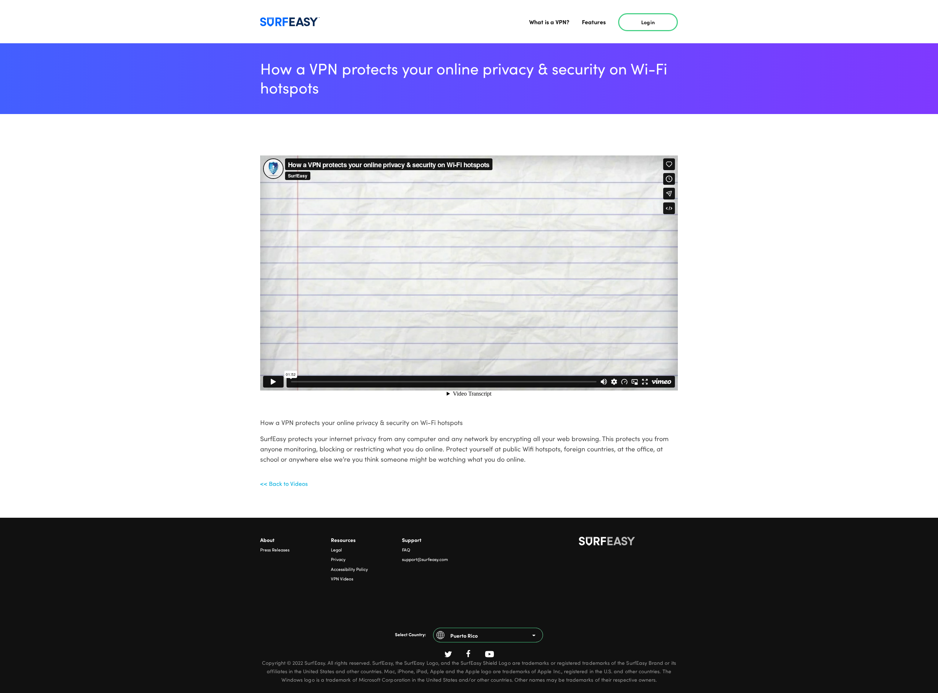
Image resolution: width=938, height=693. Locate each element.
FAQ (406, 550)
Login (647, 22)
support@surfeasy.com (425, 559)
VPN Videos (342, 579)
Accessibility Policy (349, 569)
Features (594, 22)
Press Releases (274, 550)
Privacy (338, 559)
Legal (336, 550)
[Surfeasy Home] (628, 543)
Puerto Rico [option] (464, 635)
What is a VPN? (549, 22)
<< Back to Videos (284, 484)
